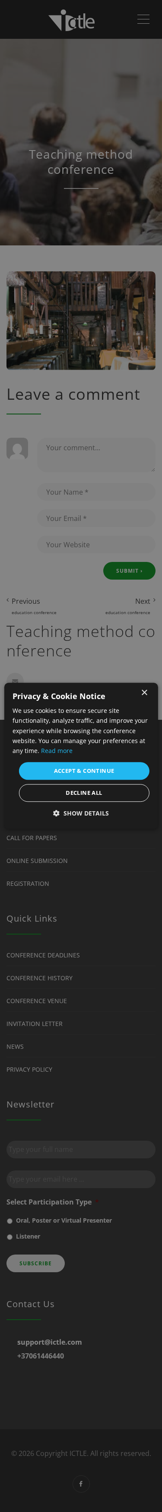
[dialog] (81, 756)
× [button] (144, 693)
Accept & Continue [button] (84, 771)
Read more (57, 751)
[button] (81, 814)
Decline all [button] (84, 793)
